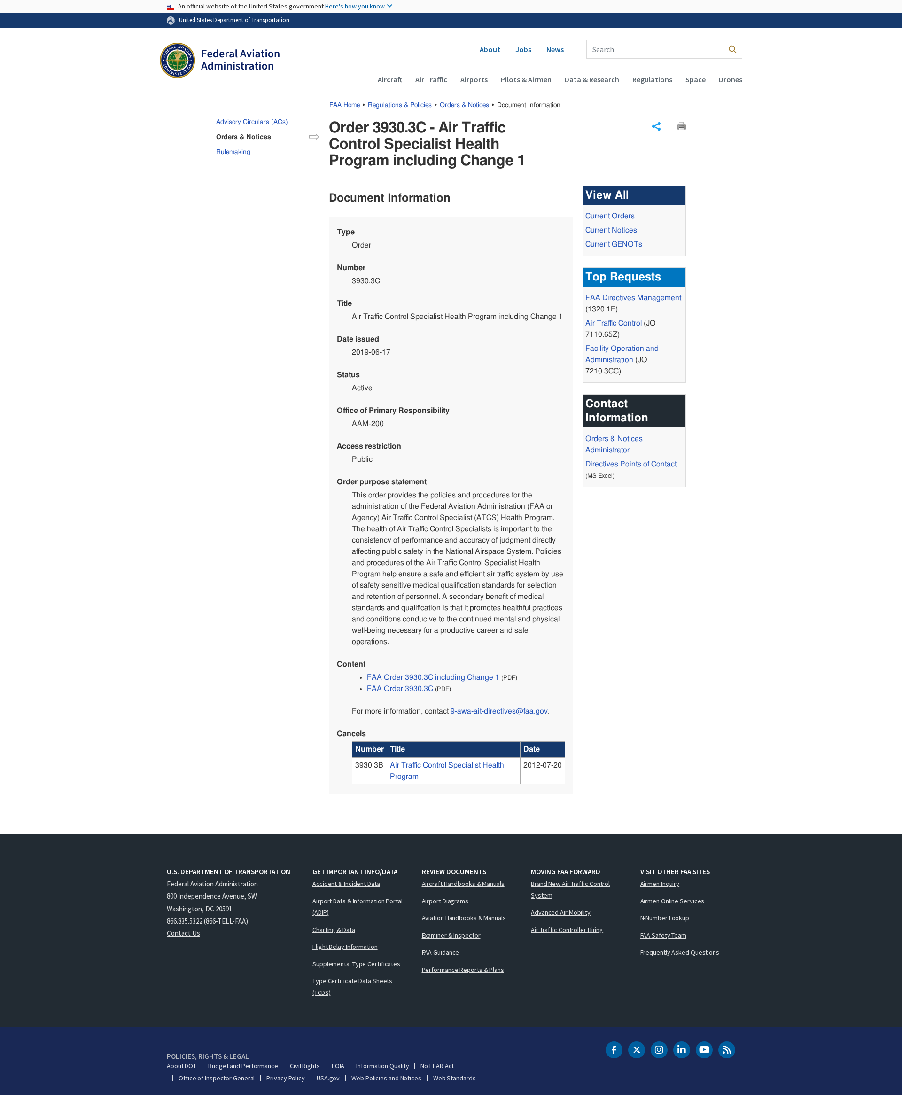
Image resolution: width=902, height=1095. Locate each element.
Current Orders (610, 216)
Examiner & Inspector (451, 935)
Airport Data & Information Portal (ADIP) (357, 907)
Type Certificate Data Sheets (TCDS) (352, 987)
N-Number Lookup (665, 918)
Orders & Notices (464, 105)
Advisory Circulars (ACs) (252, 122)
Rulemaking (233, 152)
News (555, 49)
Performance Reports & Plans (463, 969)
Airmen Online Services (672, 901)
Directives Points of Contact (630, 464)
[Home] (220, 61)
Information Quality (382, 1066)
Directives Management (633, 298)
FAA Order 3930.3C (400, 688)
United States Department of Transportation (234, 19)
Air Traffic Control (613, 323)
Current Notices (611, 230)
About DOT (181, 1066)
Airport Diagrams (445, 901)
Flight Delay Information (345, 946)
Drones (730, 79)
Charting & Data (333, 929)
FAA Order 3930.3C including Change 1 (433, 677)
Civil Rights (305, 1066)
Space (695, 79)
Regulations (652, 79)
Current (613, 244)
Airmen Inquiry (660, 883)
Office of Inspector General (217, 1078)
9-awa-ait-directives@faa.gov (499, 711)
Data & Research (592, 79)
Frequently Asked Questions (679, 952)
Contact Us (183, 933)
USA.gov (328, 1078)
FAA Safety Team (663, 935)
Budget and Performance (243, 1066)
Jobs (523, 49)
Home (344, 105)
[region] (458, 762)
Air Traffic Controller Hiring (567, 929)
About (490, 49)
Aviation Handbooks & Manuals (464, 918)
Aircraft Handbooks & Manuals (463, 883)
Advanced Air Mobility (561, 912)
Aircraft (390, 79)
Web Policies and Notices (386, 1078)
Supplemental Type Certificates (356, 964)
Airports (474, 79)
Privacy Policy (285, 1078)
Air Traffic (431, 79)
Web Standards (454, 1078)
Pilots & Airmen (526, 79)
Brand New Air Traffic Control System (570, 889)
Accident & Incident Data (346, 883)
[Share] (656, 126)
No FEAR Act (437, 1066)
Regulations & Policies (400, 105)
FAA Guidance (440, 952)
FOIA (338, 1066)
